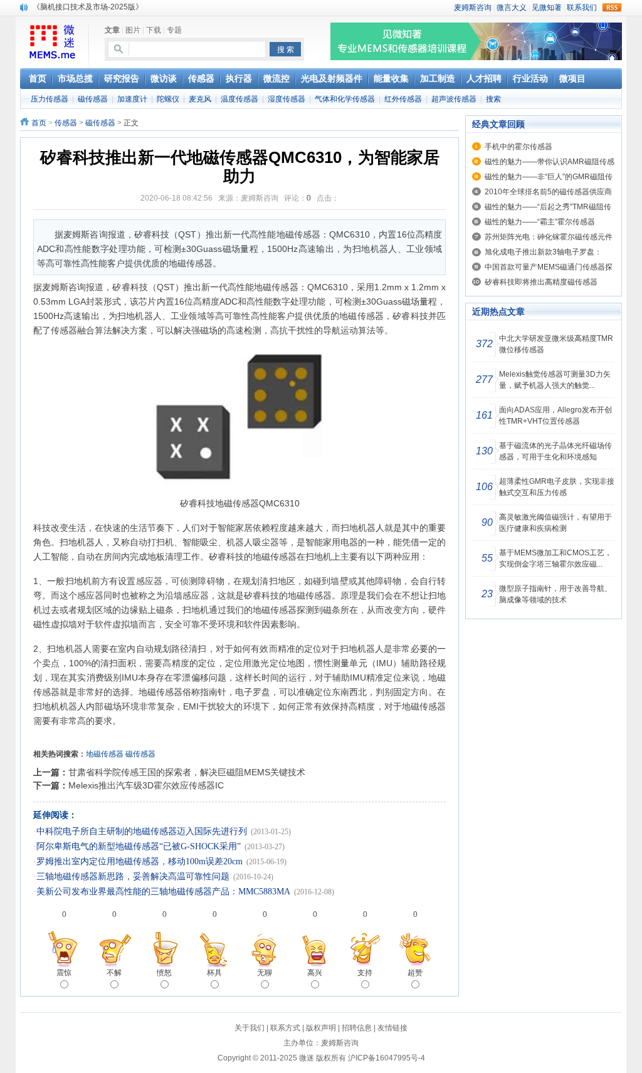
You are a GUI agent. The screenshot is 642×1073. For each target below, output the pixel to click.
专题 (174, 30)
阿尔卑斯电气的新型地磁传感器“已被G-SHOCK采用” (138, 846)
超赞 (415, 972)
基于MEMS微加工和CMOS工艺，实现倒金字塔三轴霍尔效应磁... (555, 558)
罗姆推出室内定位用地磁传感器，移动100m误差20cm (139, 861)
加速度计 (132, 99)
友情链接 (392, 1027)
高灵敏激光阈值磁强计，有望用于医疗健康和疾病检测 (555, 523)
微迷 (306, 1058)
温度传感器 (239, 99)
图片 (132, 30)
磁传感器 (93, 99)
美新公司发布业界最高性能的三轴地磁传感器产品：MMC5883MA (163, 891)
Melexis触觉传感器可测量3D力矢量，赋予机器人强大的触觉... (555, 380)
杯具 (214, 972)
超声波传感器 (453, 99)
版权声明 (321, 1027)
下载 (153, 30)
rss (612, 7)
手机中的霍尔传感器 (518, 146)
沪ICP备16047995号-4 (386, 1058)
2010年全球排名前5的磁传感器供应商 (548, 191)
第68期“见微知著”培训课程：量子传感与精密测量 (115, 7)
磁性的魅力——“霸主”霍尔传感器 (540, 221)
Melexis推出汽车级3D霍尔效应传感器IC (146, 785)
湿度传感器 (286, 99)
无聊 (264, 972)
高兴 (314, 972)
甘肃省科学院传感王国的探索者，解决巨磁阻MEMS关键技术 (186, 772)
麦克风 (200, 99)
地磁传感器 (105, 754)
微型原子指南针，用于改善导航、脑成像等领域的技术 (555, 594)
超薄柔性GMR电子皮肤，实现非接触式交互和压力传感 (556, 487)
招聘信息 (357, 1027)
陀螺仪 (168, 99)
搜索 (493, 99)
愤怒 (164, 972)
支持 (364, 972)
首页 (38, 122)
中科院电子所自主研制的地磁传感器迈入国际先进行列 (141, 831)
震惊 (63, 972)
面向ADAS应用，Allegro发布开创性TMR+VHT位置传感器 (555, 416)
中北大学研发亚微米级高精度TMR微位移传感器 (556, 344)
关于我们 (249, 1027)
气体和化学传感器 (345, 99)
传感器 (66, 122)
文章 (112, 30)
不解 (114, 972)
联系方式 (285, 1027)
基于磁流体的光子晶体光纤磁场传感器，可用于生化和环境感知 (555, 451)
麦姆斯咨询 (340, 1043)
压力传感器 (49, 99)
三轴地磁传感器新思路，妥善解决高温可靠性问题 (132, 876)
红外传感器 (403, 99)
